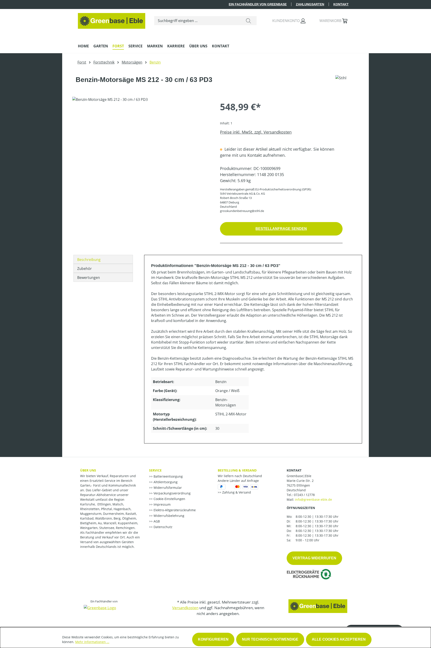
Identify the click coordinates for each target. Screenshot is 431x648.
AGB (156, 521)
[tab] (103, 259)
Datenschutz (162, 527)
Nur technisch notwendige (270, 639)
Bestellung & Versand (237, 470)
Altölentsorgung (165, 482)
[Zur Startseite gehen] (111, 20)
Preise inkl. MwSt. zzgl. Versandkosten (256, 132)
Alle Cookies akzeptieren (339, 639)
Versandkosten (185, 607)
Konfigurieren (213, 639)
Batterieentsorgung (168, 476)
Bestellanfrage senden (281, 229)
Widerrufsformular (167, 487)
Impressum (162, 504)
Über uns (88, 470)
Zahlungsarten (310, 4)
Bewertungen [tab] (88, 277)
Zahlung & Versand (236, 492)
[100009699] (141, 145)
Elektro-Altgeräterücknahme (174, 510)
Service (155, 470)
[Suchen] (248, 20)
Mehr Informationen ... (92, 642)
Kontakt (341, 4)
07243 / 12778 (304, 495)
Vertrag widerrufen (314, 558)
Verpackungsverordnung (172, 493)
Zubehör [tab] (84, 268)
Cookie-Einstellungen (169, 499)
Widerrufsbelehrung (168, 516)
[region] (142, 145)
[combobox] (197, 20)
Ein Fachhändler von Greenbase (258, 4)
